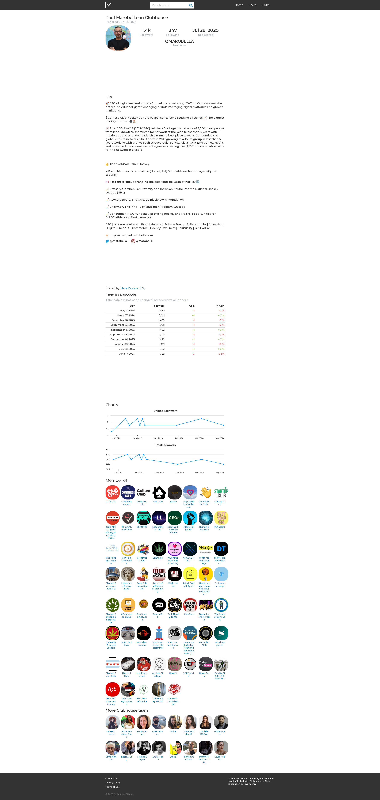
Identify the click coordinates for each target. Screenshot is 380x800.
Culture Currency (220, 584)
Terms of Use (112, 787)
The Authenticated (126, 528)
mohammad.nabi (188, 758)
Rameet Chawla (111, 733)
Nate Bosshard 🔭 (133, 288)
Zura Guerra (142, 733)
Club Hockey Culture (173, 645)
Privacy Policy (112, 782)
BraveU (173, 673)
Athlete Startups (157, 674)
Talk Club (158, 501)
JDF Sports (188, 674)
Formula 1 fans (126, 643)
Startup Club (219, 503)
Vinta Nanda (111, 758)
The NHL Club (127, 674)
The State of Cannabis (219, 617)
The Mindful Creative (111, 560)
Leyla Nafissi (219, 758)
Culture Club (142, 503)
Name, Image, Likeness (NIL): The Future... (204, 589)
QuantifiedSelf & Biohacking (173, 560)
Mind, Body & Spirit (188, 584)
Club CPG (111, 501)
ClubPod (188, 614)
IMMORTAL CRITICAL (204, 759)
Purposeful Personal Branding (157, 587)
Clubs (265, 5)
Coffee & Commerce (126, 560)
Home (239, 5)
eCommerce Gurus (126, 615)
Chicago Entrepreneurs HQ (111, 586)
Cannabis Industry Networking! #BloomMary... (188, 648)
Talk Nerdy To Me (173, 615)
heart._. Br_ (126, 758)
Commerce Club (126, 503)
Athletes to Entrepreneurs (111, 701)
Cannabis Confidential (173, 701)
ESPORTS (142, 527)
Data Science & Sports (142, 586)
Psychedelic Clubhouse (188, 504)
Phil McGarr (219, 733)
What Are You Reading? (204, 560)
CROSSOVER (188, 559)
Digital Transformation (219, 560)
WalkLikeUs (173, 584)
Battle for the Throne (204, 617)
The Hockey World (157, 700)
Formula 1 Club (204, 643)
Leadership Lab (157, 528)
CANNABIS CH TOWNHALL (219, 676)
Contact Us (111, 778)
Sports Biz (158, 615)
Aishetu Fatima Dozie (126, 734)
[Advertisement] (165, 73)
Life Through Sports (126, 701)
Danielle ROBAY (204, 733)
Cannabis (158, 557)
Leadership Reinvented (126, 586)
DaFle (173, 756)
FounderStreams (142, 643)
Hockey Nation (142, 674)
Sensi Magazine (220, 643)
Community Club (204, 503)
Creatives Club (142, 559)
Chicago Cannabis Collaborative (111, 618)
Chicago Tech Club (111, 674)
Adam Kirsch (157, 733)
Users (252, 5)
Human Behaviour (204, 528)
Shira (173, 731)
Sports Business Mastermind (157, 645)
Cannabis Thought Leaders (111, 645)
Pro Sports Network (142, 617)
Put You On (219, 528)
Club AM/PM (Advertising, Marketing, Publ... (111, 532)
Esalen (173, 501)
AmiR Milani (157, 758)
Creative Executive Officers (173, 530)
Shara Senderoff (188, 733)
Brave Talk (204, 674)
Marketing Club (189, 528)
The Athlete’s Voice (142, 700)
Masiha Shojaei (142, 758)
